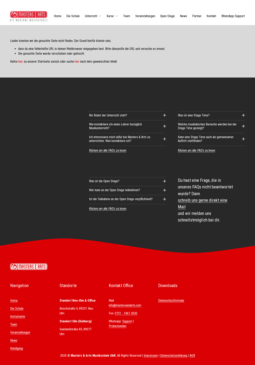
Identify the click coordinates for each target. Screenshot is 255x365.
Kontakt (211, 16)
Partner (197, 16)
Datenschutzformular (171, 300)
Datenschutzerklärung (173, 355)
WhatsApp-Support (233, 16)
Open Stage (167, 16)
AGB (192, 355)
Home (57, 16)
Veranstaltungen (145, 16)
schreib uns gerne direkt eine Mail (202, 203)
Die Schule (73, 16)
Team (126, 16)
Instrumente (17, 316)
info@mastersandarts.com (125, 305)
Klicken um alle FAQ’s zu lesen (107, 150)
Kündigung (16, 348)
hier (20, 61)
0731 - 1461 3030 (126, 313)
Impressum (151, 355)
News (183, 16)
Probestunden (117, 326)
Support (127, 321)
